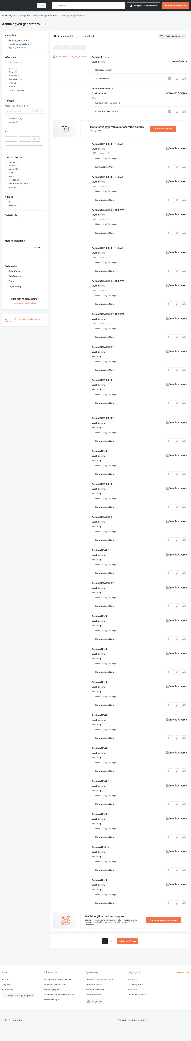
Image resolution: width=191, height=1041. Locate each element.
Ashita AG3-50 (99, 649)
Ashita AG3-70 (99, 715)
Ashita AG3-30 (99, 616)
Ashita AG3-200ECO (102, 88)
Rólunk (5, 979)
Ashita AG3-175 (100, 847)
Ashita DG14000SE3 (102, 347)
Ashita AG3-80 (99, 880)
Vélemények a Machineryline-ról (59, 994)
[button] (177, 78)
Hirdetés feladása (163, 128)
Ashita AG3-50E (100, 451)
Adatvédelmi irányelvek (55, 984)
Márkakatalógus (51, 999)
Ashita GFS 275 (100, 57)
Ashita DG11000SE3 (102, 380)
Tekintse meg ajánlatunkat (163, 920)
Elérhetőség (8, 989)
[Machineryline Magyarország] (18, 5)
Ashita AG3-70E (100, 550)
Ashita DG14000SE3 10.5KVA (108, 210)
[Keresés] (55, 5)
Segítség (6, 984)
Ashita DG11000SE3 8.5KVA (107, 144)
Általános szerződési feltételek (58, 979)
